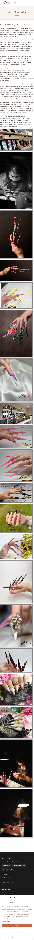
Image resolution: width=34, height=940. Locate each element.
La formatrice (5, 892)
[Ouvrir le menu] (30, 3)
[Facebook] (7, 869)
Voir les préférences (17, 934)
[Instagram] (3, 869)
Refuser (17, 930)
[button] (31, 900)
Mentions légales (16, 937)
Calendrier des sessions (8, 885)
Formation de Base (6, 877)
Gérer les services (6, 921)
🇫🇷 (15, 2)
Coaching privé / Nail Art (8, 882)
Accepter (17, 925)
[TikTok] (11, 869)
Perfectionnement (6, 880)
